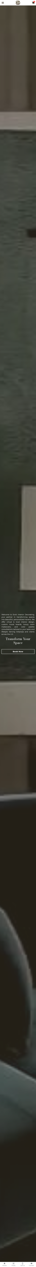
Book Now (18, 651)
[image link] (18, 2)
